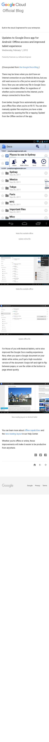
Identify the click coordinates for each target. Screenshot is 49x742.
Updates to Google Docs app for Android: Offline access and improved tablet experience (23, 42)
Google (30, 485)
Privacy (37, 485)
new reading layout (13, 434)
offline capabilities (32, 430)
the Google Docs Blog (28, 67)
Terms (45, 485)
